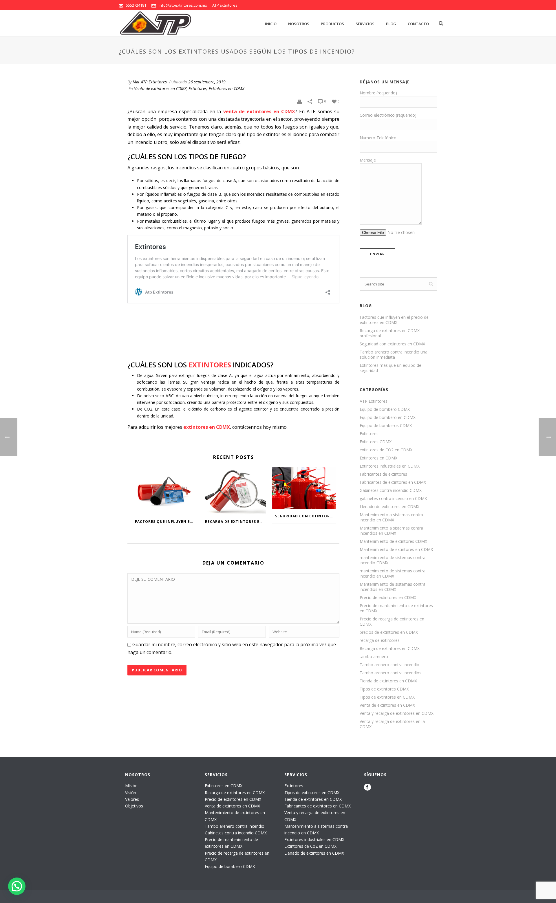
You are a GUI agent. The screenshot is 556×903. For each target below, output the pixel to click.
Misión (131, 785)
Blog (391, 23)
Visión (130, 792)
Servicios (365, 23)
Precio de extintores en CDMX (388, 597)
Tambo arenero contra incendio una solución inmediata (393, 354)
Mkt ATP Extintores (150, 82)
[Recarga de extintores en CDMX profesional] (234, 491)
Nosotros (298, 23)
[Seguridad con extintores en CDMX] (304, 488)
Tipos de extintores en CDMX (387, 697)
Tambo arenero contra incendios (390, 672)
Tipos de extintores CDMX (384, 689)
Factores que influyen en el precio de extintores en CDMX (165, 521)
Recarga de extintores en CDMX (390, 648)
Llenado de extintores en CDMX (389, 506)
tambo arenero (374, 656)
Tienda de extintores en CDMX (388, 681)
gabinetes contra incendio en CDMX (393, 498)
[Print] (299, 101)
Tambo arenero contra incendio (389, 664)
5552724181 (136, 5)
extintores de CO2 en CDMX (386, 450)
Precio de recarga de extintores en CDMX (392, 621)
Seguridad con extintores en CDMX (305, 516)
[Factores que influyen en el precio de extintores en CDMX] (164, 491)
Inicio (271, 23)
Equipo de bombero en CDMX (388, 417)
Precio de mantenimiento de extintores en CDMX (396, 608)
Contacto (418, 23)
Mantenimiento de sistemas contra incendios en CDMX (392, 587)
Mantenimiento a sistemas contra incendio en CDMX (391, 517)
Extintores (198, 88)
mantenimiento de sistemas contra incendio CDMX (392, 560)
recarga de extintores (380, 640)
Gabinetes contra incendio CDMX (391, 490)
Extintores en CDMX (226, 88)
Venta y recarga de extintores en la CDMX (392, 724)
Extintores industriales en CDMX (390, 466)
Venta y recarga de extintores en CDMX (397, 713)
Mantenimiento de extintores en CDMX (396, 549)
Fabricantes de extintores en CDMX (393, 482)
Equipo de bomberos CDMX (386, 425)
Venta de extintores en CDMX (160, 88)
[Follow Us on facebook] (367, 787)
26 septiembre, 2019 (207, 82)
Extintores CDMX (376, 441)
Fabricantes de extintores (383, 474)
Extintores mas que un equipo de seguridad (390, 368)
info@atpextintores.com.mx (183, 5)
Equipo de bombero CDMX (385, 409)
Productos (332, 23)
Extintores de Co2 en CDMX (310, 846)
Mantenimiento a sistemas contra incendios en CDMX (391, 530)
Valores (132, 799)
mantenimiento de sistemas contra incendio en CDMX (392, 573)
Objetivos (134, 806)
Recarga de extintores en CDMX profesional (235, 521)
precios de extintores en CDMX (389, 632)
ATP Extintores (373, 401)
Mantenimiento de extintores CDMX (393, 541)
